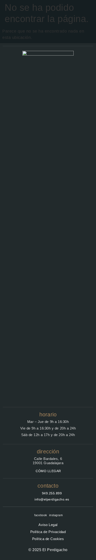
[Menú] (87, 11)
